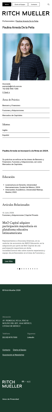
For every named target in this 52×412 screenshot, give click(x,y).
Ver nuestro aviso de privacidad (20, 212)
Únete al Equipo (20, 4)
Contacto (34, 4)
